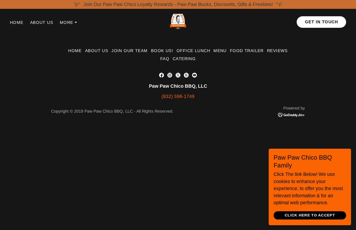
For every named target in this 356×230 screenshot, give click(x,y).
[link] (178, 21)
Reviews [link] (277, 50)
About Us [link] (41, 22)
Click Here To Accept (310, 215)
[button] (68, 22)
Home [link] (16, 22)
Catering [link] (184, 58)
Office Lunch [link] (193, 50)
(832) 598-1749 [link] (178, 96)
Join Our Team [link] (129, 50)
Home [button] (75, 50)
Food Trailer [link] (247, 50)
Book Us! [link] (162, 50)
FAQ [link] (164, 58)
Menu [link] (220, 50)
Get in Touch (321, 22)
